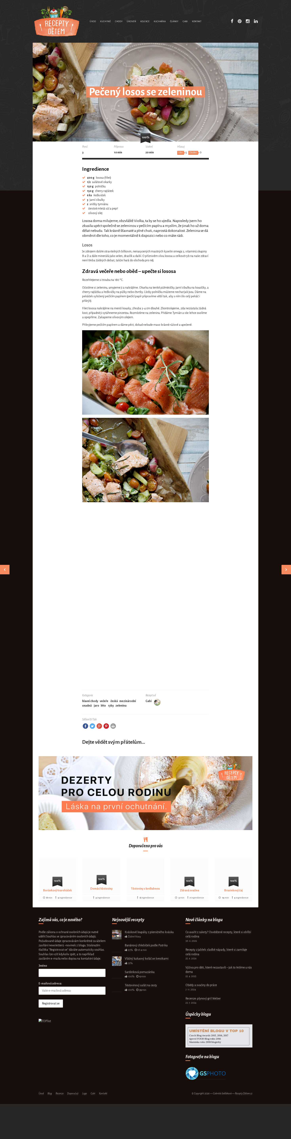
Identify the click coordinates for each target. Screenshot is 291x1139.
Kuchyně (105, 21)
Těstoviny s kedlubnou (145, 888)
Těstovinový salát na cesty (141, 985)
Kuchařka (160, 21)
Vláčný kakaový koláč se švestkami (146, 958)
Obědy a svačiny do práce (201, 985)
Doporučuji (72, 1093)
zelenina (120, 705)
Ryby (111, 705)
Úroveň (131, 21)
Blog (50, 1093)
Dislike (193, 152)
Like (181, 152)
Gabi (185, 21)
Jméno (43, 965)
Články (174, 21)
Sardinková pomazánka (140, 972)
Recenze (60, 1093)
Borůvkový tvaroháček (57, 890)
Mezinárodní (127, 701)
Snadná (87, 705)
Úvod (93, 21)
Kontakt (197, 21)
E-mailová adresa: (50, 983)
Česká (114, 701)
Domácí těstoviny (101, 888)
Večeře (104, 701)
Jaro (96, 705)
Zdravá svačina (189, 890)
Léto (103, 705)
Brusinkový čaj (233, 890)
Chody (119, 21)
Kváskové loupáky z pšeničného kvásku (149, 932)
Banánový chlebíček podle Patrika (146, 945)
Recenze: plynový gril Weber (203, 998)
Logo (84, 1093)
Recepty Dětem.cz (243, 1093)
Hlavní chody (90, 701)
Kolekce (145, 21)
